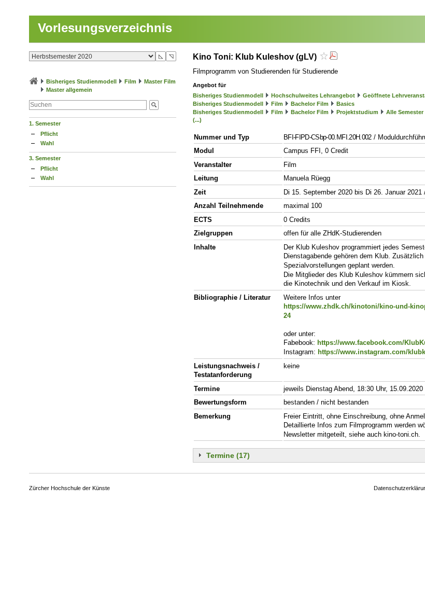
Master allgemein (69, 90)
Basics (345, 104)
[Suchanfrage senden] (154, 105)
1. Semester (45, 123)
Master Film (160, 81)
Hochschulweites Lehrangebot (313, 95)
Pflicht (49, 134)
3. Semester (45, 158)
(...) (197, 120)
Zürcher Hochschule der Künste (69, 488)
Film (130, 81)
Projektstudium (357, 112)
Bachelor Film (310, 104)
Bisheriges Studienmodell (81, 81)
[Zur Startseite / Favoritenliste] (33, 81)
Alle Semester (404, 112)
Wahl (47, 143)
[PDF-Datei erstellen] (333, 56)
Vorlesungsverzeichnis (105, 28)
